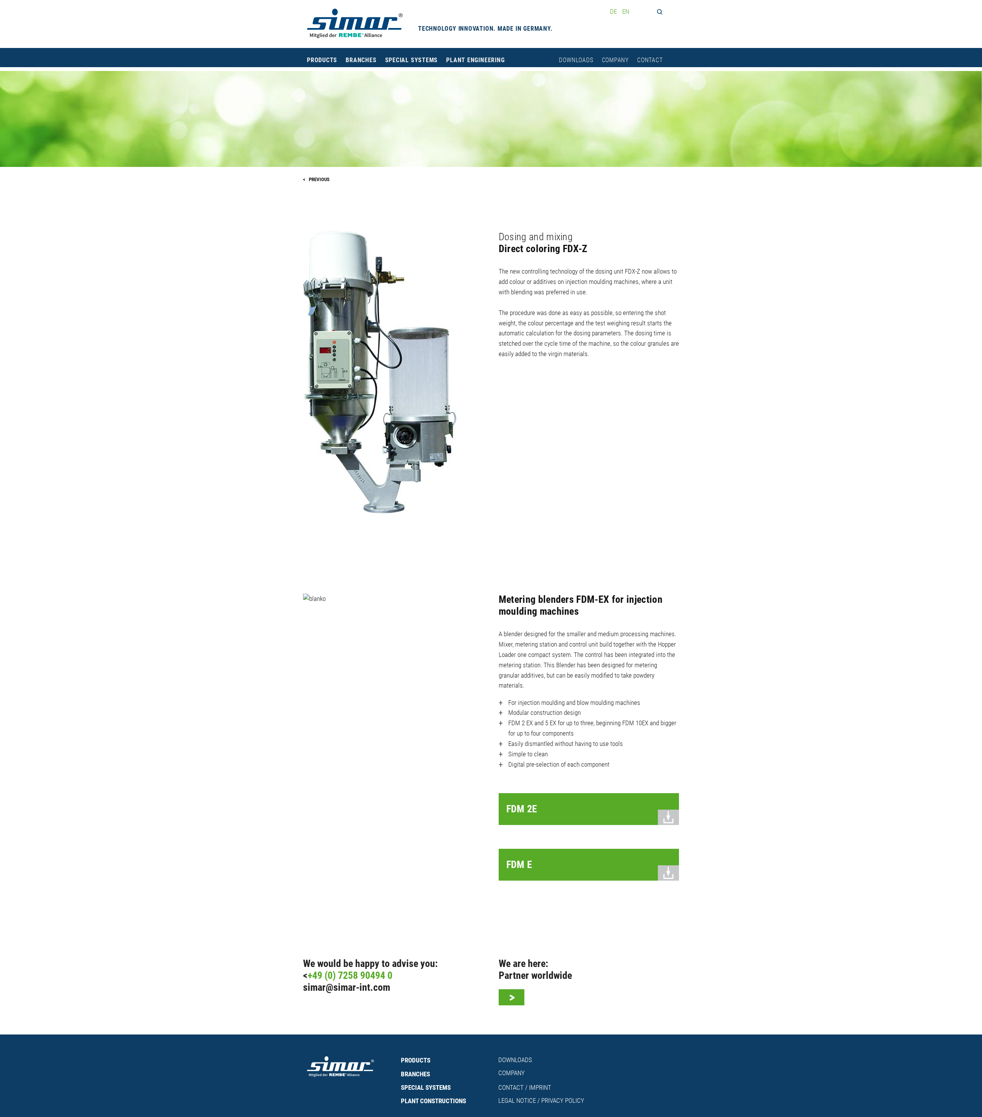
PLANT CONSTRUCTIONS (433, 1101)
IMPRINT (540, 1087)
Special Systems (411, 60)
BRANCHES (415, 1074)
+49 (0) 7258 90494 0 (350, 975)
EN (625, 11)
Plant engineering (475, 60)
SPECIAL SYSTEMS (426, 1087)
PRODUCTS (415, 1060)
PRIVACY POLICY (562, 1100)
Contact (649, 60)
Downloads (576, 60)
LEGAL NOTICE (517, 1100)
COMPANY (511, 1073)
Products (322, 60)
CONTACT (511, 1087)
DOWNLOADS (515, 1060)
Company (615, 60)
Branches (361, 60)
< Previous (316, 179)
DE (614, 11)
